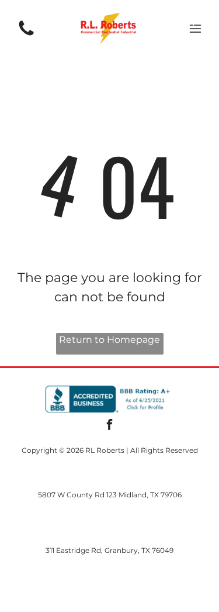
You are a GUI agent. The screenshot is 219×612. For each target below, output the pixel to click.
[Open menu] (195, 28)
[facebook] (110, 425)
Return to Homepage (109, 339)
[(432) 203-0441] (26, 34)
